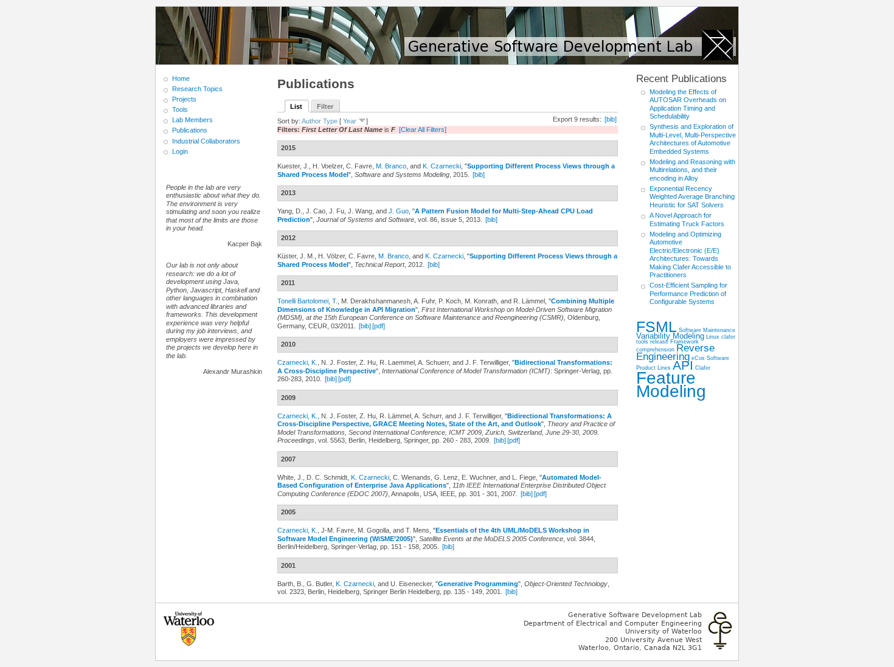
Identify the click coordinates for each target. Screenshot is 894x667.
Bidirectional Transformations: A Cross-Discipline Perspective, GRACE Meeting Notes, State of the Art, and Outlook (444, 420)
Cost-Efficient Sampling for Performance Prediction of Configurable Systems (688, 293)
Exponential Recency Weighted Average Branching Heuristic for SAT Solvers (692, 197)
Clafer (702, 367)
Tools (180, 109)
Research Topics (197, 88)
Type (330, 121)
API (683, 365)
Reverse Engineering (675, 352)
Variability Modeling (670, 335)
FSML (656, 327)
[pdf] (378, 326)
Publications (189, 130)
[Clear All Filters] (422, 129)
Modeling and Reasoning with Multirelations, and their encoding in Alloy (692, 170)
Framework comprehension (667, 345)
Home (181, 78)
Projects (184, 99)
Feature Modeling (671, 384)
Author (311, 121)
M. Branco (391, 166)
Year (349, 121)
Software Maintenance (707, 330)
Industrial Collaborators (206, 141)
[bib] (611, 119)
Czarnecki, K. (297, 362)
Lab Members (192, 119)
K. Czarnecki (442, 166)
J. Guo (399, 211)
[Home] (447, 35)
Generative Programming (478, 583)
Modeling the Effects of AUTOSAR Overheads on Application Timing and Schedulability (688, 104)
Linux (712, 336)
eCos (698, 357)
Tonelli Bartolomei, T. (307, 301)
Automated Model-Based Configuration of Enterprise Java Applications (439, 481)
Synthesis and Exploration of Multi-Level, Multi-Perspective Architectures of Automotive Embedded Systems (693, 139)
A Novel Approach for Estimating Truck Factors (687, 219)
